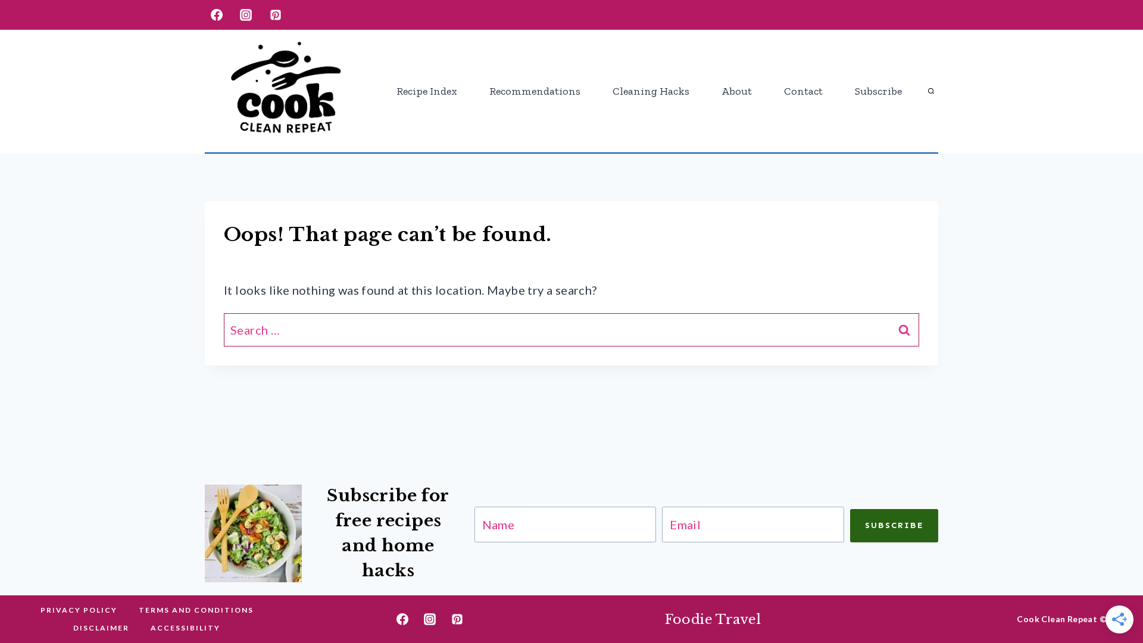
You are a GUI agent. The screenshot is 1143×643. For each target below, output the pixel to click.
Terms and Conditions (196, 609)
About (737, 91)
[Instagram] (246, 15)
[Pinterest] (276, 15)
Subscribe (878, 91)
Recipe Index (426, 91)
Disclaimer (101, 627)
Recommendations (534, 91)
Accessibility (185, 627)
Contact (803, 91)
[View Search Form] (931, 91)
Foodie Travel (713, 619)
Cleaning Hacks (651, 91)
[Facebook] (217, 15)
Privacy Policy (78, 609)
